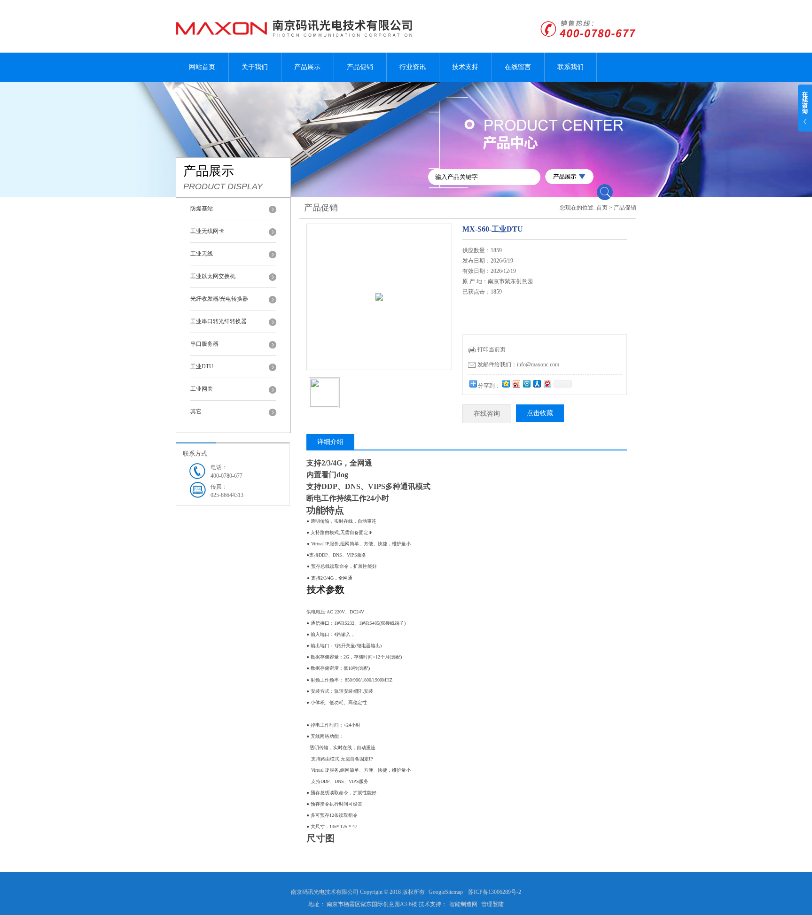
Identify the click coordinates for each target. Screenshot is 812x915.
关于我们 (255, 66)
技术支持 (465, 66)
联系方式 (195, 453)
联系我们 (570, 66)
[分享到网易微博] (547, 383)
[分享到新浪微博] (516, 383)
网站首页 (202, 66)
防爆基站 (201, 208)
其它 (196, 411)
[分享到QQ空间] (505, 383)
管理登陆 (492, 904)
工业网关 (201, 389)
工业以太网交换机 (212, 276)
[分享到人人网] (536, 383)
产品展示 (307, 66)
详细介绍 (330, 441)
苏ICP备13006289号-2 (494, 892)
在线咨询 (487, 413)
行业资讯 (412, 66)
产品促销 (360, 66)
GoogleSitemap (446, 892)
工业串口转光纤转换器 (218, 321)
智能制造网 (463, 904)
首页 (602, 207)
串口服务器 (204, 344)
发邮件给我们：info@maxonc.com (518, 364)
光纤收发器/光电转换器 (219, 298)
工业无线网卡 (207, 231)
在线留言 (518, 66)
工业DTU (201, 366)
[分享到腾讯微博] (526, 383)
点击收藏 (540, 413)
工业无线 (201, 253)
